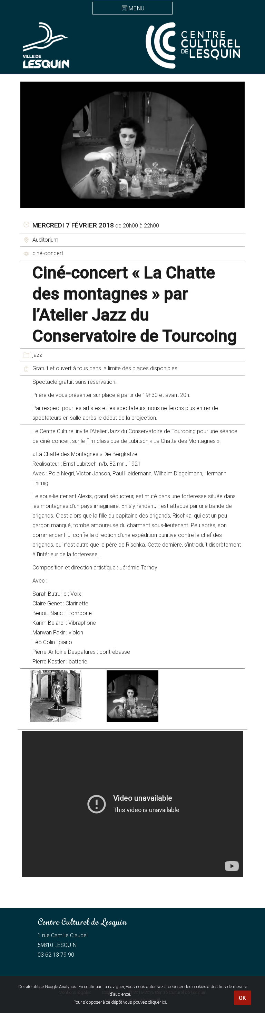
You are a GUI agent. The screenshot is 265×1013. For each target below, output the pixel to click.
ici (164, 1002)
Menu (137, 9)
